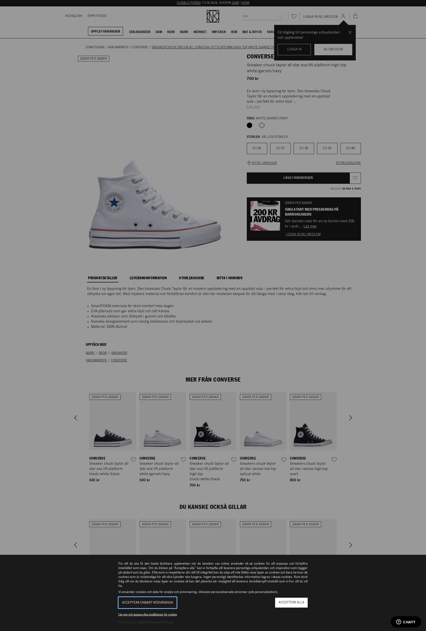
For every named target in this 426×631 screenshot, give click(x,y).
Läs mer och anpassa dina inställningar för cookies (147, 614)
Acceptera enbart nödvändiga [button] (147, 602)
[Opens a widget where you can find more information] (406, 622)
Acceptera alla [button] (291, 602)
